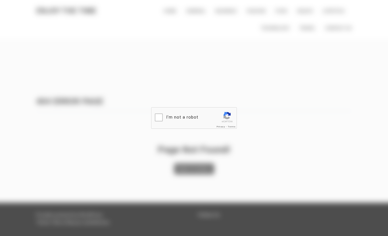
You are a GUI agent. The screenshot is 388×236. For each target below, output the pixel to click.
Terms (231, 126)
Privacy (220, 126)
